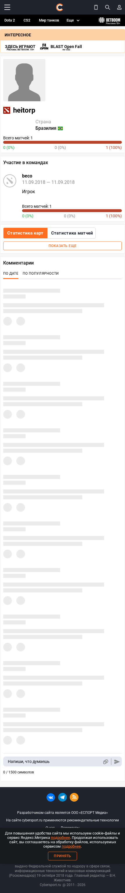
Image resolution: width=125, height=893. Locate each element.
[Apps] (96, 7)
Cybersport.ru (50, 885)
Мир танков (49, 20)
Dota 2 (9, 20)
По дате (10, 273)
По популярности (41, 273)
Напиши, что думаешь (29, 761)
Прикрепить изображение (105, 761)
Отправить (117, 761)
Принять (62, 856)
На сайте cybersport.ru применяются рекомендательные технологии (62, 820)
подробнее (60, 837)
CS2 (27, 20)
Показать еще (63, 246)
